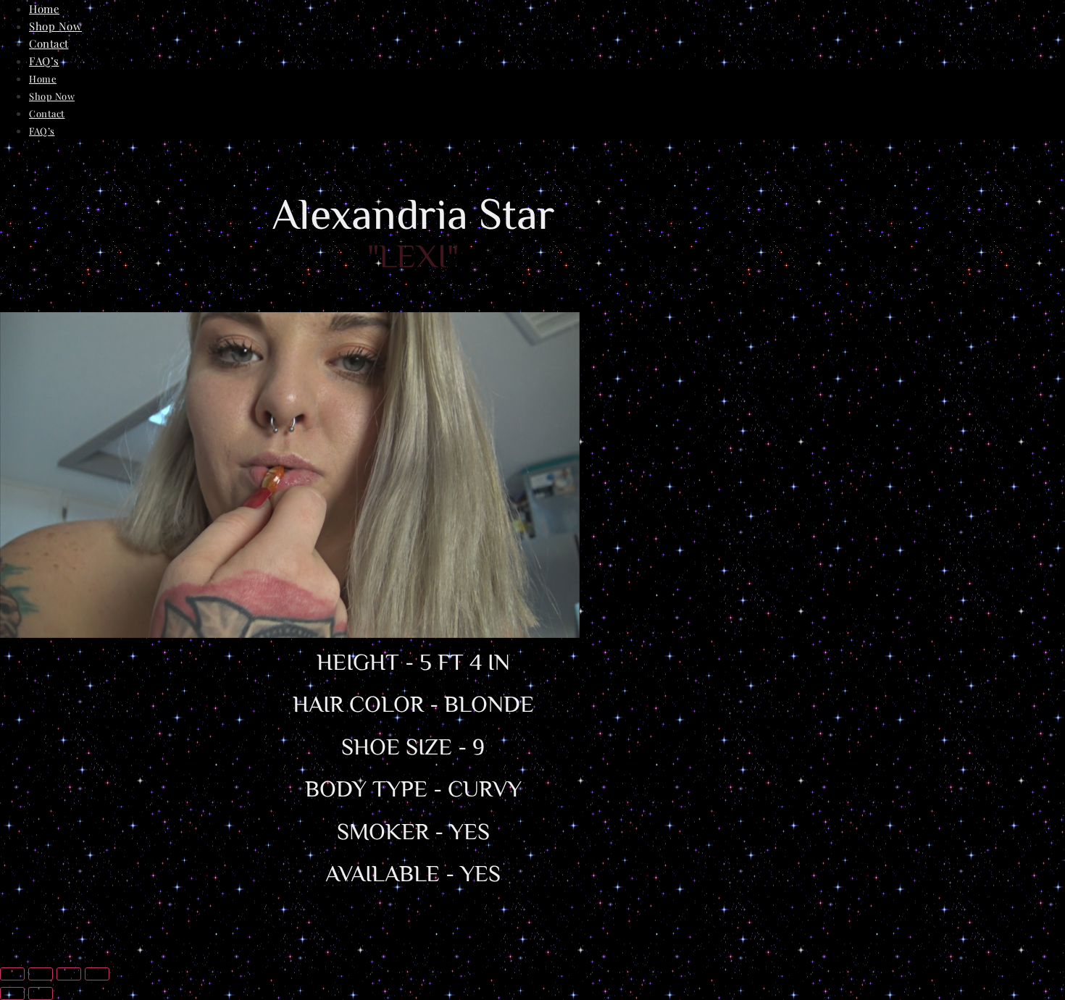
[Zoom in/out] (12, 973)
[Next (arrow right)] (40, 993)
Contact (49, 43)
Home (44, 8)
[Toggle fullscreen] (40, 973)
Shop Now (55, 26)
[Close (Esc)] (97, 973)
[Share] (69, 973)
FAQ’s (44, 61)
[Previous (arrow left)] (12, 993)
